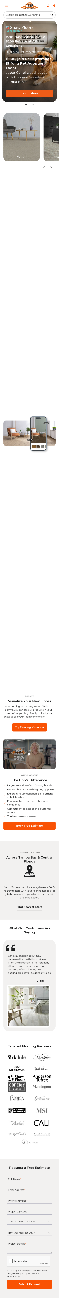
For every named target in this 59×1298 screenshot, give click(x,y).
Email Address (16, 1190)
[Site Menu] (6, 6)
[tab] (26, 104)
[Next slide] (51, 167)
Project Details (17, 1243)
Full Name (14, 1179)
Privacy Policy (20, 1273)
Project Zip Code (18, 1211)
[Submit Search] (51, 15)
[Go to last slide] (44, 167)
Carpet (21, 157)
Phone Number (17, 1200)
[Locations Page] (54, 5)
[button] (29, 754)
